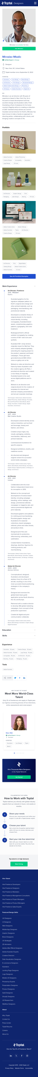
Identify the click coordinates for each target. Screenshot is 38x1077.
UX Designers (6, 918)
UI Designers (6, 922)
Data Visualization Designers (11, 959)
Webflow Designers (8, 1004)
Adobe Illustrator (16, 89)
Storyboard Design (28, 82)
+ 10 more (15, 163)
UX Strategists (6, 940)
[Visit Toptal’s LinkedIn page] (11, 1056)
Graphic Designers (8, 933)
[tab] (14, 753)
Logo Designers (7, 974)
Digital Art (26, 89)
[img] (10, 60)
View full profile (19, 722)
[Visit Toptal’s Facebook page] (22, 1056)
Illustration (6, 79)
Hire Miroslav (19, 49)
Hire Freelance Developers (11, 884)
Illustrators (5, 967)
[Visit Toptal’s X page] (16, 1056)
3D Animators (6, 944)
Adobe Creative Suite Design (11, 86)
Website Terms (19, 1068)
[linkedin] (24, 677)
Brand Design (25, 79)
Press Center (6, 1023)
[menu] (35, 3)
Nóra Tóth (9, 733)
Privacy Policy (9, 1068)
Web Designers (7, 926)
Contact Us (6, 1019)
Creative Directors (8, 955)
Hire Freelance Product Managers (13, 903)
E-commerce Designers (10, 963)
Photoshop (25, 86)
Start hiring (19, 864)
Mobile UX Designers (9, 978)
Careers (5, 1030)
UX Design (6, 89)
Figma (26, 743)
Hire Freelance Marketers (10, 892)
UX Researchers (7, 1000)
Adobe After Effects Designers (12, 948)
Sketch (9, 746)
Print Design (16, 82)
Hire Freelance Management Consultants (16, 895)
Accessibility (29, 1068)
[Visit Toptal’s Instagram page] (27, 1056)
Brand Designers (7, 937)
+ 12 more (17, 269)
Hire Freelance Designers (10, 888)
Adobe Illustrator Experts (10, 952)
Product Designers (8, 989)
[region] (19, 731)
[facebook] (19, 677)
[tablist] (19, 753)
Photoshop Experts (8, 981)
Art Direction (7, 82)
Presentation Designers (10, 985)
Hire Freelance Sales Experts (11, 907)
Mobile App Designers (9, 929)
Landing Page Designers (10, 970)
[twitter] (15, 677)
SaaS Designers (7, 993)
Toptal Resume (7, 1026)
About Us (5, 1034)
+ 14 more (31, 196)
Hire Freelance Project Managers (13, 899)
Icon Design (15, 79)
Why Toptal (6, 1015)
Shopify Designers (8, 996)
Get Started (19, 777)
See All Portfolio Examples (19, 276)
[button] (19, 286)
